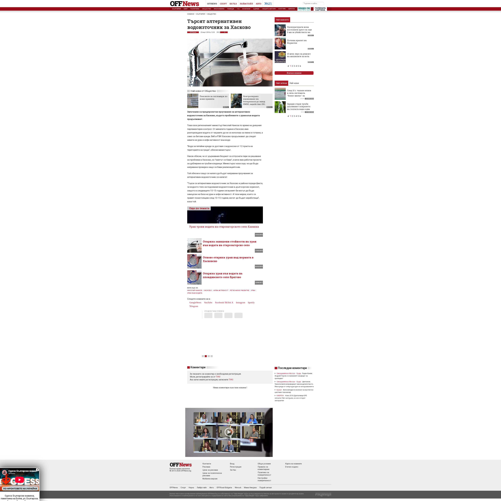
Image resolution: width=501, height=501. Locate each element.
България (176, 9)
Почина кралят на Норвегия (297, 41)
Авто (258, 3)
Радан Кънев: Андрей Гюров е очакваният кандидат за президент (293, 375)
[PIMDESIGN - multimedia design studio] (322, 495)
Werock (238, 487)
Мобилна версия (209, 479)
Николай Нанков (194, 290)
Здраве (256, 9)
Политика (194, 9)
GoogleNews (195, 302)
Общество (206, 9)
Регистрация (235, 467)
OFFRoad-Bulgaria (224, 487)
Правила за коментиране (263, 468)
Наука (233, 3)
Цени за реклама (210, 470)
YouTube (208, 302)
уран (253, 290)
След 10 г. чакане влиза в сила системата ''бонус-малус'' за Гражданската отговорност (299, 95)
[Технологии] (268, 4)
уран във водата (194, 293)
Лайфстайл (246, 3)
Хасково (208, 290)
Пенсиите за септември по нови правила (213, 97)
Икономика (219, 9)
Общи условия (264, 464)
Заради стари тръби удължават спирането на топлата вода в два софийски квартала (298, 108)
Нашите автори (269, 9)
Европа (291, 9)
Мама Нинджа (250, 487)
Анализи (246, 9)
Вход (232, 464)
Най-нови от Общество (203, 90)
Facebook (219, 302)
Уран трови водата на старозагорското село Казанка (224, 226)
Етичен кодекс (291, 467)
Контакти (206, 464)
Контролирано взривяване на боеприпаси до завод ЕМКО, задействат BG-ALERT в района (254, 101)
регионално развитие (239, 290)
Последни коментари (292, 368)
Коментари (197, 367)
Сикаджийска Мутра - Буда (289, 373)
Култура (282, 9)
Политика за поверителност (264, 473)
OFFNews (174, 487)
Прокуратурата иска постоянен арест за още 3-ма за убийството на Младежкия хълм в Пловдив (299, 32)
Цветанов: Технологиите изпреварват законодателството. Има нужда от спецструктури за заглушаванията (294, 384)
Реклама (206, 467)
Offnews (212, 3)
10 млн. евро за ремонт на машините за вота (299, 55)
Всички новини (294, 73)
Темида (230, 9)
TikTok (228, 302)
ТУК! (231, 379)
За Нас (233, 470)
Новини (190, 14)
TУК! (218, 377)
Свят (186, 9)
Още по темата (199, 208)
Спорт (223, 3)
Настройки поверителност (264, 479)
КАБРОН (280, 396)
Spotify (251, 302)
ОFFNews (193, 32)
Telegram (193, 306)
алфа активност (220, 290)
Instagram (240, 302)
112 (238, 9)
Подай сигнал (265, 487)
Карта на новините (293, 464)
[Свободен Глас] (304, 9)
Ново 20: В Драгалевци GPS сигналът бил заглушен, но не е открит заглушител (291, 398)
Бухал (279, 390)
